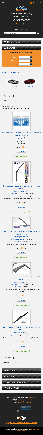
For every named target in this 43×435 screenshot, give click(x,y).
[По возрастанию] (17, 108)
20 (18, 100)
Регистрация (24, 29)
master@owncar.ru (24, 24)
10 (15, 100)
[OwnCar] (21, 8)
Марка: (15, 57)
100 (25, 100)
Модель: (14, 61)
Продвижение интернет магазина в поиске (21, 423)
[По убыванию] (14, 108)
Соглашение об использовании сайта (27, 429)
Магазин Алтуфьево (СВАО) (21, 14)
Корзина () (37, 3)
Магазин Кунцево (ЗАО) (21, 16)
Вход (16, 29)
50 (21, 100)
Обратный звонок (8, 3)
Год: (16, 64)
